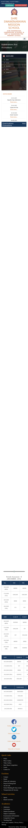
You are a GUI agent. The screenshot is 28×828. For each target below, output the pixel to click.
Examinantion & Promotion (11, 816)
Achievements (9, 5)
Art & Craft (7, 785)
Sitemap (4, 824)
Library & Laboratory (10, 781)
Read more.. (13, 102)
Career (7, 63)
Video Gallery (7, 763)
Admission (7, 807)
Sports (5, 797)
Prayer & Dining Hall (10, 783)
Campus (6, 777)
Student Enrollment (9, 811)
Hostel (5, 779)
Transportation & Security (11, 790)
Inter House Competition (11, 765)
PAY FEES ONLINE (21, 5)
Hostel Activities (8, 799)
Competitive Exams (9, 818)
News (7, 59)
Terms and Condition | (8, 822)
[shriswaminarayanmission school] (14, 12)
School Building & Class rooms (12, 788)
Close (24, 2)
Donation (8, 66)
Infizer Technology (21, 827)
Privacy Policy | (19, 822)
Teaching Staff (8, 820)
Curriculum (7, 809)
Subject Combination (9, 813)
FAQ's (7, 69)
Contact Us (8, 72)
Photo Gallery (7, 761)
